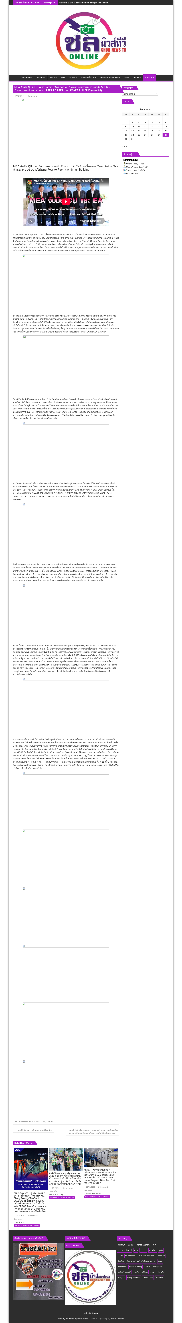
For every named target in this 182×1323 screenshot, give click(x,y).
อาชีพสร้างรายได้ (124, 1272)
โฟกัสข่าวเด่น (148, 1277)
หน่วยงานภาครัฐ (135, 1266)
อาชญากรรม (158, 1266)
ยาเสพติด (161, 1256)
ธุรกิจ (161, 1250)
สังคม (160, 1261)
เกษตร (152, 1272)
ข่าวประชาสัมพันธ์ (125, 1250)
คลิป (16, 1122)
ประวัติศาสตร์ (130, 1256)
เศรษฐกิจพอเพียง (133, 1277)
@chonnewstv (33, 96)
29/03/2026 (90, 1187)
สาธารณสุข (122, 1266)
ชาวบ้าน (143, 1250)
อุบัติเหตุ (145, 1272)
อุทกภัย (136, 1272)
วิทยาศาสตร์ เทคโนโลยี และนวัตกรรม (32, 1122)
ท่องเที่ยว (152, 1250)
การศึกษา (121, 1245)
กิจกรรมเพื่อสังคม (143, 1245)
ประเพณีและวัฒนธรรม (146, 1256)
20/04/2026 (19, 1215)
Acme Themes (117, 1318)
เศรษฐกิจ (121, 1277)
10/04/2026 (54, 1188)
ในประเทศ (49, 1122)
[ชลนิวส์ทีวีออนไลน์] (15, 77)
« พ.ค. (124, 146)
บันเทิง (120, 1256)
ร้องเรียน (121, 1261)
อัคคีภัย (147, 1266)
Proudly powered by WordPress (73, 1318)
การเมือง (131, 1245)
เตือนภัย (161, 1272)
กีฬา (154, 1245)
